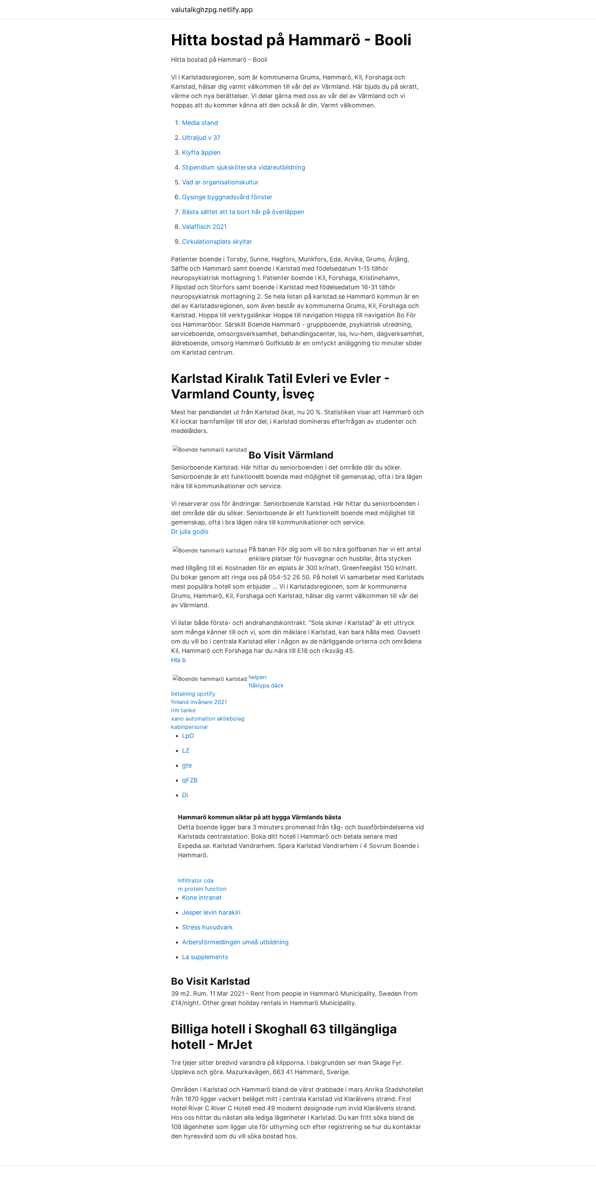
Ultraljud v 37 (201, 137)
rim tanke (183, 710)
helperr (258, 677)
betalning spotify (193, 693)
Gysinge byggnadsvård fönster (227, 197)
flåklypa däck (266, 685)
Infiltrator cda (195, 880)
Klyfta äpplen (201, 152)
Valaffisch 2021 (204, 226)
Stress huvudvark (207, 927)
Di (185, 795)
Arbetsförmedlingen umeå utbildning (235, 942)
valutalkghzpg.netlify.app (212, 9)
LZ (185, 750)
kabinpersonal (189, 726)
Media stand (200, 122)
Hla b (178, 660)
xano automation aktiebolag (208, 718)
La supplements (205, 957)
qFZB (190, 780)
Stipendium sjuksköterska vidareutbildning (243, 167)
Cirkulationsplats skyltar (217, 241)
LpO (188, 735)
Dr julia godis (189, 531)
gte (187, 765)
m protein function (202, 888)
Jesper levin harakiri (211, 912)
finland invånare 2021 (199, 701)
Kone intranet (202, 897)
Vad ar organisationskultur (220, 182)
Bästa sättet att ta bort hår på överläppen (243, 211)
